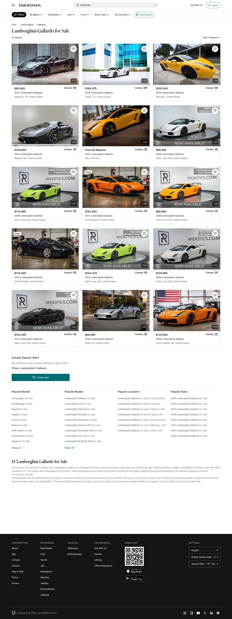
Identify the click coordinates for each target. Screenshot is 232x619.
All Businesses (74, 554)
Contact (16, 559)
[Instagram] (185, 613)
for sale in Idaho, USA (140, 430)
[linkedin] (211, 613)
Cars (14, 24)
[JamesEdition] (29, 5)
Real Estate (46, 548)
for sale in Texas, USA (140, 414)
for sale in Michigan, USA (142, 425)
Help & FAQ (17, 571)
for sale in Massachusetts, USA (142, 419)
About (15, 548)
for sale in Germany (139, 403)
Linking (98, 559)
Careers (16, 565)
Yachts (43, 559)
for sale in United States (141, 398)
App (14, 554)
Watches (44, 577)
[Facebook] (191, 613)
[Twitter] (204, 613)
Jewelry (44, 583)
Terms (15, 577)
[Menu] (13, 5)
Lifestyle (44, 594)
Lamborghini (27, 24)
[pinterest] (218, 613)
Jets (42, 565)
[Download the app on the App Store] (134, 571)
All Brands (72, 548)
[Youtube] (198, 613)
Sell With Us (100, 548)
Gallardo (41, 24)
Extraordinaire (47, 589)
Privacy (15, 583)
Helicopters (46, 571)
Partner (98, 554)
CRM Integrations (103, 565)
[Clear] (155, 5)
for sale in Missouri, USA (141, 409)
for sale (22, 398)
